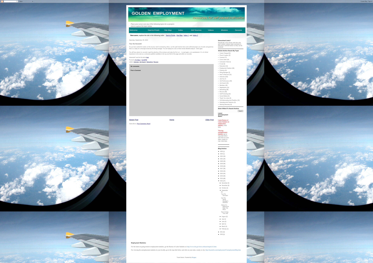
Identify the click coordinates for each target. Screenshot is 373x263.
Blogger (194, 257)
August (224, 216)
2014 (221, 176)
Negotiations (223, 87)
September (225, 190)
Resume (156, 62)
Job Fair (222, 79)
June (223, 221)
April (223, 224)
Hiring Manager (224, 72)
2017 (221, 168)
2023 (221, 154)
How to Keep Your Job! (224, 212)
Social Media (223, 96)
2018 (221, 166)
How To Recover (224, 74)
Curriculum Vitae (224, 62)
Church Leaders (224, 55)
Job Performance (224, 81)
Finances (222, 70)
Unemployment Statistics (227, 102)
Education (222, 66)
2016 (221, 171)
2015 (221, 173)
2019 (221, 163)
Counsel (222, 57)
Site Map (179, 35)
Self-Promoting (224, 94)
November (225, 185)
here (147, 57)
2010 (221, 234)
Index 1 (186, 35)
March (224, 226)
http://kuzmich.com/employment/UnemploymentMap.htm (223, 250)
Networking (150, 62)
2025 (221, 151)
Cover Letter (223, 59)
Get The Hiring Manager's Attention (224, 200)
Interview (136, 62)
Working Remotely (225, 104)
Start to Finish (170, 35)
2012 (221, 181)
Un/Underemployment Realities (228, 100)
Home (172, 120)
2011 (221, 232)
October (224, 188)
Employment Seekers (226, 68)
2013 (221, 178)
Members (222, 85)
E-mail (221, 64)
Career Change (224, 53)
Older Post (209, 120)
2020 (221, 161)
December (225, 183)
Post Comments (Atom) (143, 123)
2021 (221, 159)
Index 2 (195, 35)
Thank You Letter (224, 98)
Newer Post (133, 120)
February (224, 229)
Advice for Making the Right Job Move (225, 207)
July (223, 219)
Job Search (142, 62)
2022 (221, 156)
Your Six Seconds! (224, 194)
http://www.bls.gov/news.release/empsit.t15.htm (201, 246)
